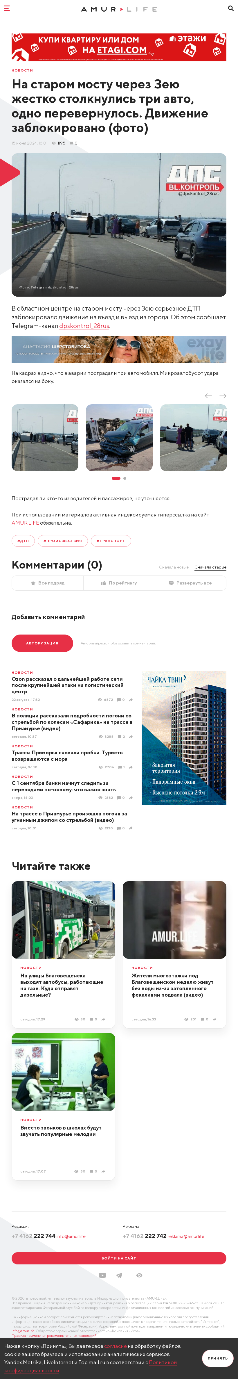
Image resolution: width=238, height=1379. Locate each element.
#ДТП (23, 541)
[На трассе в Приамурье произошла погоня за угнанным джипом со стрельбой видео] (131, 828)
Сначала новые (174, 567)
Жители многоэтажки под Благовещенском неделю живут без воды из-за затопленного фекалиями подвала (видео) (172, 985)
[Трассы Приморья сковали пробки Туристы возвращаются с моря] (131, 767)
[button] (139, 1275)
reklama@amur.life (186, 1236)
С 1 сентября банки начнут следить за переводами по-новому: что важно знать (64, 786)
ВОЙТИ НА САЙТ (119, 1258)
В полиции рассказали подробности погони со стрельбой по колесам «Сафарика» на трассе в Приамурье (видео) (72, 721)
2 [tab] (124, 478)
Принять (218, 1358)
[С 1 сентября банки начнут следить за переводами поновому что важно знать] (131, 797)
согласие (115, 1346)
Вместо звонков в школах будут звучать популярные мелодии (61, 1131)
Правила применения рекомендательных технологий (54, 1335)
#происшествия (63, 541)
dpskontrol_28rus (84, 325)
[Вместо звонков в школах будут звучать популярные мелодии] (104, 1171)
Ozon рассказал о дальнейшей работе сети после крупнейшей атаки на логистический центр (68, 685)
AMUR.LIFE (25, 523)
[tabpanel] (45, 437)
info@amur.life (71, 1236)
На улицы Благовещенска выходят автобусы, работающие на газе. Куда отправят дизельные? (61, 985)
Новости (22, 70)
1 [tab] (116, 478)
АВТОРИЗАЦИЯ (42, 643)
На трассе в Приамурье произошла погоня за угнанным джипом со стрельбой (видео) (69, 816)
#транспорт (111, 541)
